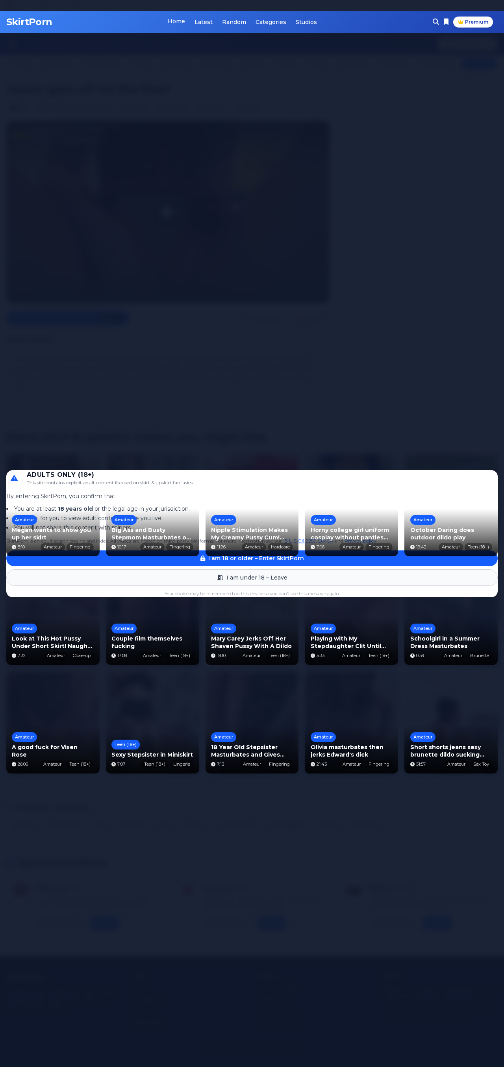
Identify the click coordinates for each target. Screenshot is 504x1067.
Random (234, 22)
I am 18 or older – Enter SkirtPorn (256, 558)
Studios (306, 22)
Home (176, 21)
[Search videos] (436, 22)
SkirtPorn (29, 22)
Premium (476, 22)
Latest (204, 22)
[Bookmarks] (446, 22)
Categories (271, 22)
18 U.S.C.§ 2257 (299, 541)
